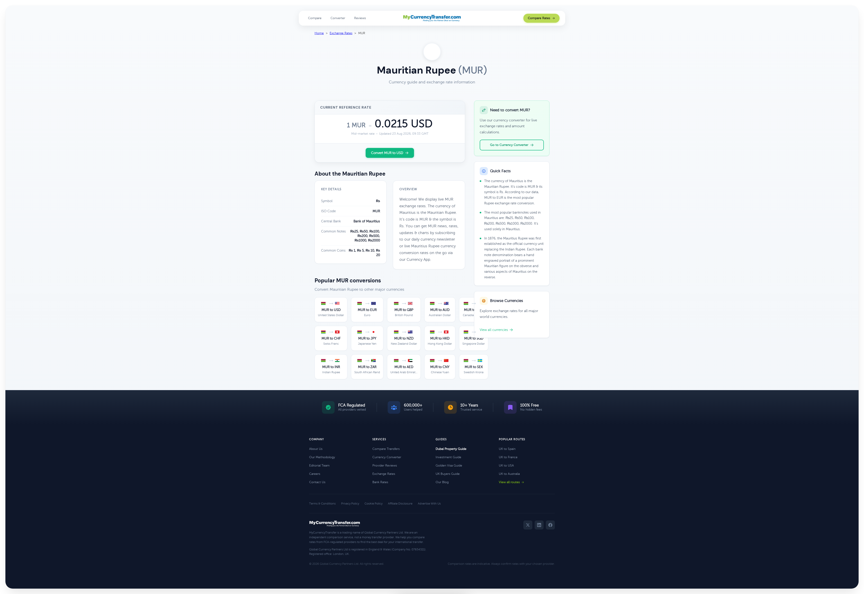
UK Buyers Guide (448, 474)
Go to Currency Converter (509, 145)
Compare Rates (539, 18)
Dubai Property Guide (451, 449)
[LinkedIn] (539, 524)
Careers (314, 474)
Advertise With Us (429, 503)
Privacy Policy (350, 503)
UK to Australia (509, 474)
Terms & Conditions (322, 503)
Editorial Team (319, 465)
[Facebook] (550, 524)
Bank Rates (380, 482)
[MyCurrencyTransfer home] (432, 18)
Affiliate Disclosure (400, 503)
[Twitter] (527, 524)
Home (319, 33)
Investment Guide (448, 457)
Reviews (360, 18)
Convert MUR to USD (387, 153)
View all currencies (494, 330)
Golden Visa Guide (449, 465)
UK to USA (506, 465)
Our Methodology (322, 457)
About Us (315, 449)
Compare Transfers (386, 449)
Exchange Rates (341, 33)
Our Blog (442, 482)
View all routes (509, 482)
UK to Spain (507, 449)
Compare (315, 18)
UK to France (508, 457)
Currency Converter (386, 457)
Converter (338, 18)
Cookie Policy (373, 503)
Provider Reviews (384, 465)
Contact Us (317, 482)
